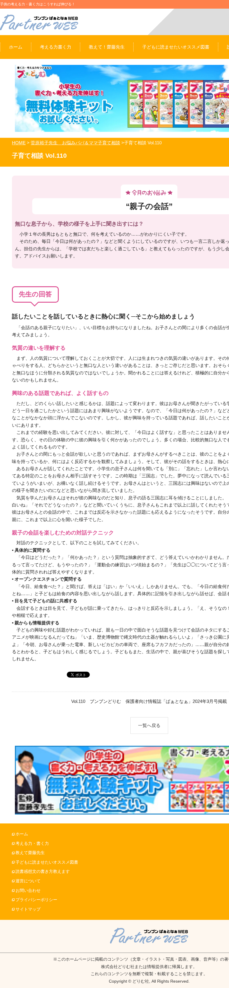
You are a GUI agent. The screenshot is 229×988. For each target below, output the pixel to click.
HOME (19, 142)
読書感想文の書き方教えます (43, 871)
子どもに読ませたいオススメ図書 (47, 862)
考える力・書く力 (32, 843)
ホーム (22, 834)
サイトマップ (28, 909)
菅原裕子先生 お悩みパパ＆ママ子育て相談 (75, 142)
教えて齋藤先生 (30, 853)
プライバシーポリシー (36, 900)
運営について (28, 881)
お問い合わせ (28, 890)
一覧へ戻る (149, 725)
